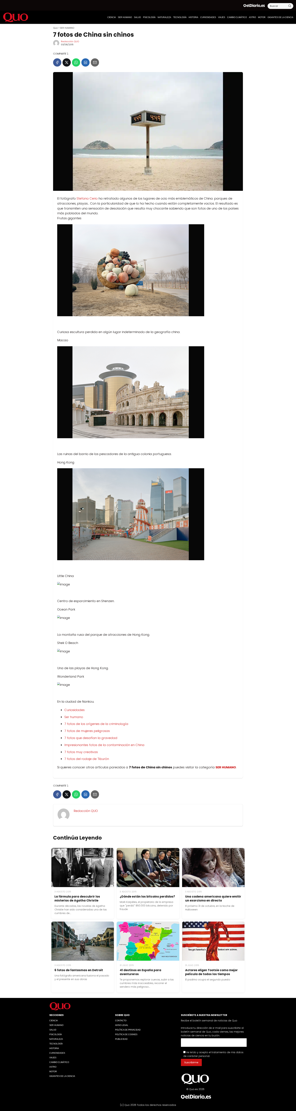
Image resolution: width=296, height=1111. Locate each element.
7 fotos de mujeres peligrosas (87, 731)
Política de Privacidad (128, 1030)
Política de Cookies (126, 1034)
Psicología (149, 17)
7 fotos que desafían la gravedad (90, 738)
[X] (67, 62)
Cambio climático (237, 17)
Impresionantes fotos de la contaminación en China (104, 745)
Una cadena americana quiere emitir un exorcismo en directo (213, 898)
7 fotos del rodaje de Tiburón (86, 759)
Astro (252, 17)
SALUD (137, 17)
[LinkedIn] (85, 62)
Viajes (221, 17)
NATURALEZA (164, 17)
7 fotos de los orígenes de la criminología (96, 724)
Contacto (120, 1020)
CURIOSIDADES (208, 17)
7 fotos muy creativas (81, 752)
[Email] (95, 62)
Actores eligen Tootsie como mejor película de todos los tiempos (211, 972)
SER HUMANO (125, 17)
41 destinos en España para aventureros (140, 972)
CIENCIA (111, 17)
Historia (193, 17)
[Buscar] (289, 6)
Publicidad (121, 1039)
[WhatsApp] (76, 62)
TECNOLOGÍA (180, 17)
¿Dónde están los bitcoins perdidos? (147, 896)
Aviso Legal (121, 1025)
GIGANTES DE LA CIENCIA (280, 17)
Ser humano (73, 717)
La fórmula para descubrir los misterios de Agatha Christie (77, 898)
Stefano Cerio (87, 198)
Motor (262, 17)
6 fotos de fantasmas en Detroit (78, 970)
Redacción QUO (70, 41)
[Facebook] (57, 62)
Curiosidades (74, 710)
